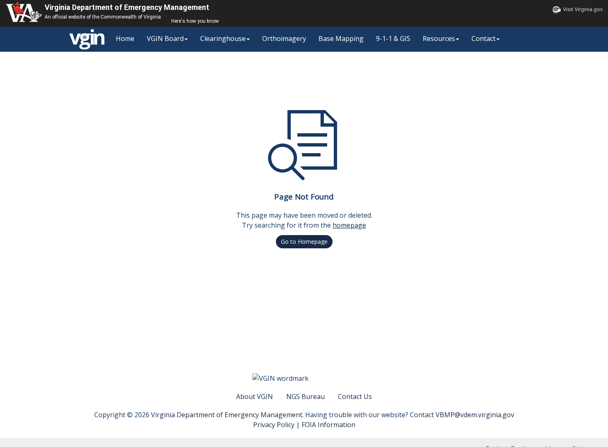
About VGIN (254, 396)
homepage (349, 225)
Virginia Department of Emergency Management (127, 7)
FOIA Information (328, 424)
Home (125, 38)
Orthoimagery (284, 38)
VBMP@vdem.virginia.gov (475, 414)
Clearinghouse (223, 38)
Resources (439, 38)
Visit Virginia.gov (583, 9)
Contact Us (355, 396)
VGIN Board (165, 38)
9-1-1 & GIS (393, 38)
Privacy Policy (273, 424)
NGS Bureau (305, 396)
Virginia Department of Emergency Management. (228, 414)
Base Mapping (341, 38)
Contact (483, 38)
